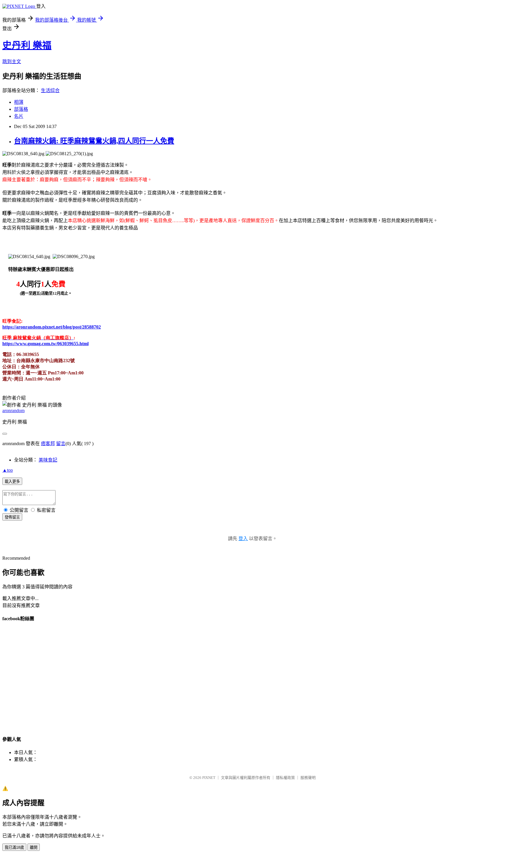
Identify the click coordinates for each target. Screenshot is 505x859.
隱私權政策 (285, 777)
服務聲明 (308, 777)
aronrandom (13, 410)
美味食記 (48, 459)
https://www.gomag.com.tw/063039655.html (45, 343)
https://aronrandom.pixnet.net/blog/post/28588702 (51, 326)
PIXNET (208, 777)
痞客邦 (48, 443)
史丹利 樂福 (26, 45)
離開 (33, 847)
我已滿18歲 (14, 847)
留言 (60, 443)
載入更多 (12, 481)
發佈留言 (12, 517)
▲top (7, 470)
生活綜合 (50, 90)
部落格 (21, 109)
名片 (18, 116)
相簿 (18, 102)
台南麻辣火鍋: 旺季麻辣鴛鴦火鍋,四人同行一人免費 (94, 141)
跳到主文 (11, 61)
